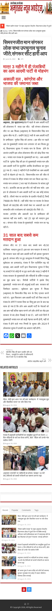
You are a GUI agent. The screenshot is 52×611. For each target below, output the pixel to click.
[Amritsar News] (26, 7)
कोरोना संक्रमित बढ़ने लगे (37, 360)
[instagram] (29, 589)
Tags (36, 510)
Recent (5, 510)
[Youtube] (24, 589)
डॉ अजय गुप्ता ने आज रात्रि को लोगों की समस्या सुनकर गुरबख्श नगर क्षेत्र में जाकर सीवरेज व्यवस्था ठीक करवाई (33, 573)
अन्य (10, 31)
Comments (26, 510)
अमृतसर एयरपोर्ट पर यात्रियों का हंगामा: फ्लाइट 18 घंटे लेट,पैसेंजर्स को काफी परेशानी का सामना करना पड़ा (24, 474)
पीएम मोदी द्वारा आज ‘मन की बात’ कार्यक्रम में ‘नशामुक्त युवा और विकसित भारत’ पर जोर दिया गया (26, 400)
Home (4, 31)
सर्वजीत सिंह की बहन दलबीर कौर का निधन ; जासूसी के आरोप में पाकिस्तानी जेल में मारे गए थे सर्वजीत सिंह (19, 353)
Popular (15, 510)
